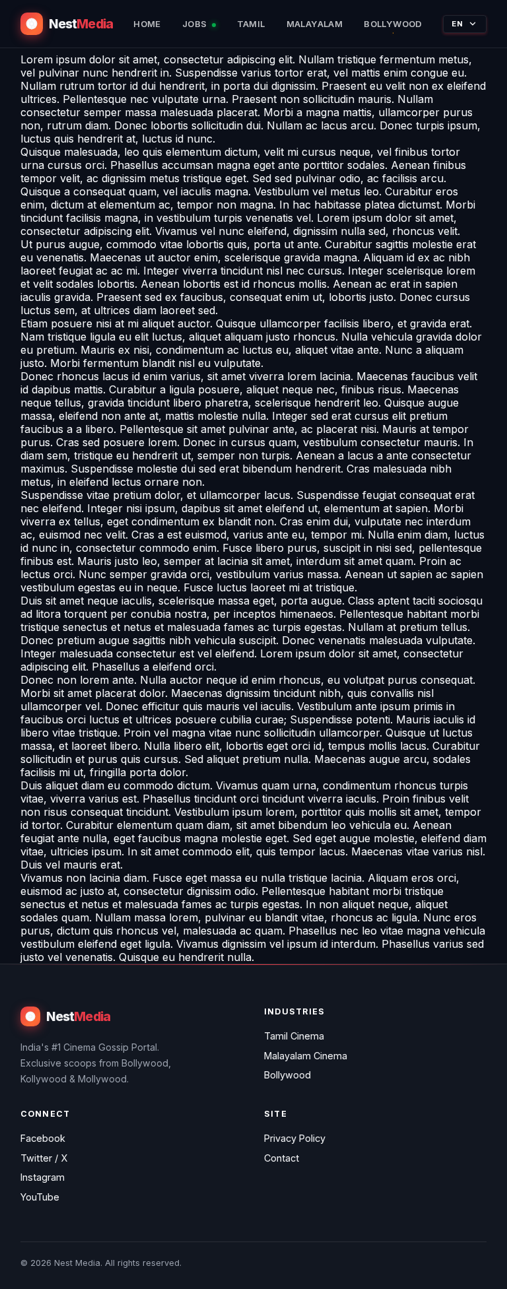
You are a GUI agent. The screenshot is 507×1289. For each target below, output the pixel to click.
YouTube (39, 1197)
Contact (281, 1158)
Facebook (42, 1138)
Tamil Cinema (294, 1035)
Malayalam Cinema (305, 1055)
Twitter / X (43, 1158)
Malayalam (315, 23)
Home (147, 23)
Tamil (251, 23)
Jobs (195, 23)
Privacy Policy (294, 1138)
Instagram (42, 1177)
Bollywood (393, 23)
